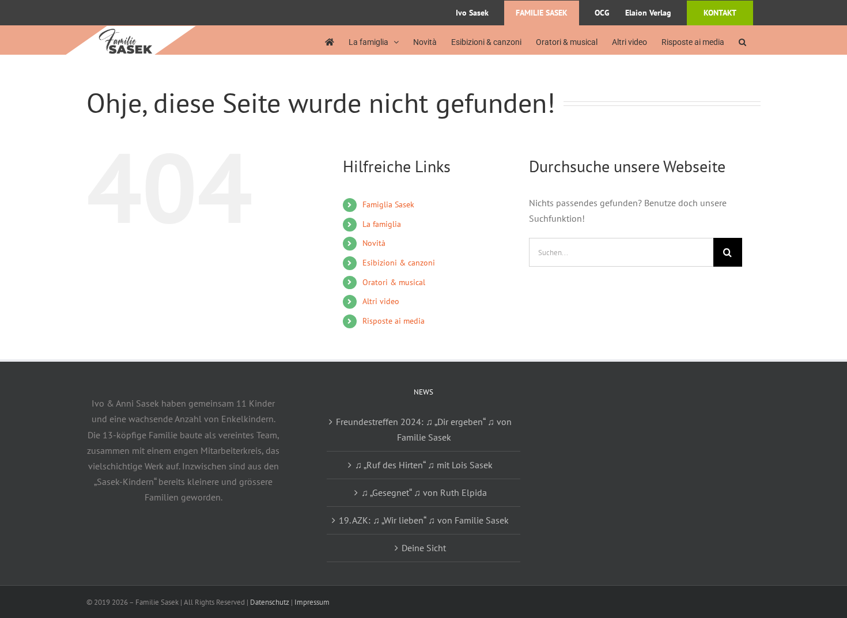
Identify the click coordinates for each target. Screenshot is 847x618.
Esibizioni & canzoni (398, 262)
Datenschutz (269, 602)
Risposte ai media (393, 321)
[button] (742, 42)
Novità (373, 243)
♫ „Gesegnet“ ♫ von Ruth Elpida (424, 492)
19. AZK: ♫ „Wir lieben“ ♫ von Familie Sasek (424, 520)
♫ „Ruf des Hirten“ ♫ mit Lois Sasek (424, 465)
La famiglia (381, 224)
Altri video (380, 301)
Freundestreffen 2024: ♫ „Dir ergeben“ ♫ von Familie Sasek (424, 429)
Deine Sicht (424, 547)
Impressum (312, 602)
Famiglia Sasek (388, 204)
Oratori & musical (393, 282)
